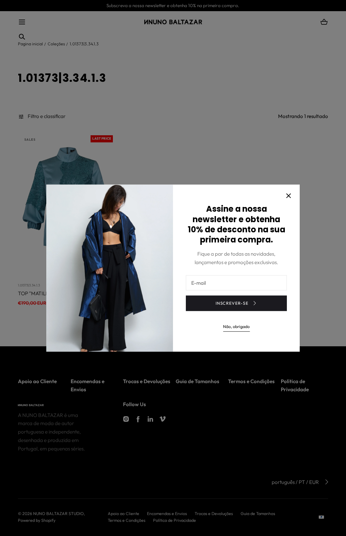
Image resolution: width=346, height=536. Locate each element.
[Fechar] (288, 196)
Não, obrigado (236, 326)
